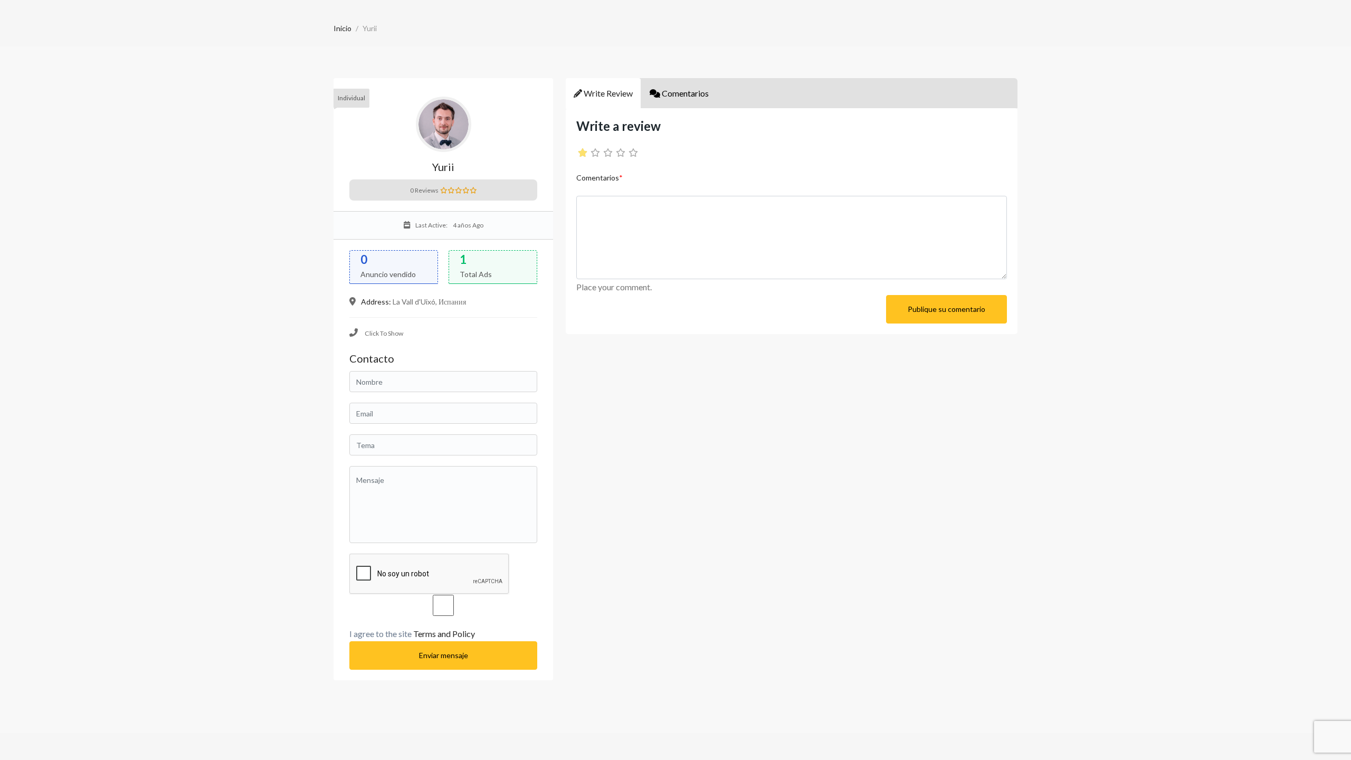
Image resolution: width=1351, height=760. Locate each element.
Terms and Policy (444, 634)
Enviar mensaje (443, 655)
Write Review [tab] (607, 93)
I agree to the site (412, 634)
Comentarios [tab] (684, 93)
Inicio (342, 28)
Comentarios (599, 177)
